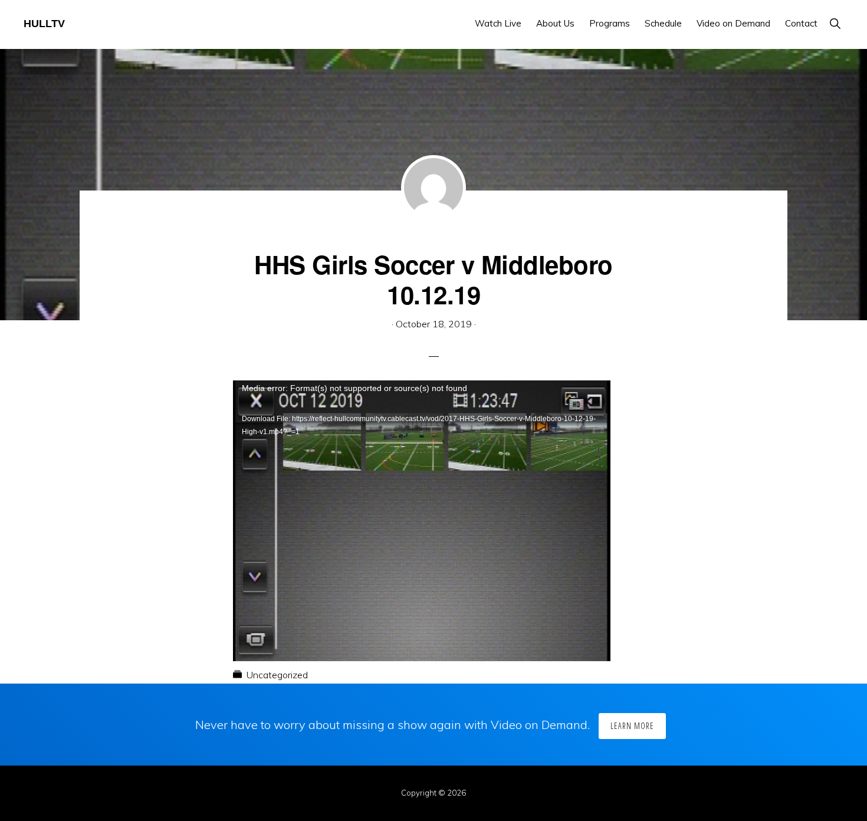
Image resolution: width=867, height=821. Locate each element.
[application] (421, 486)
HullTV (44, 23)
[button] (834, 23)
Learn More (632, 725)
